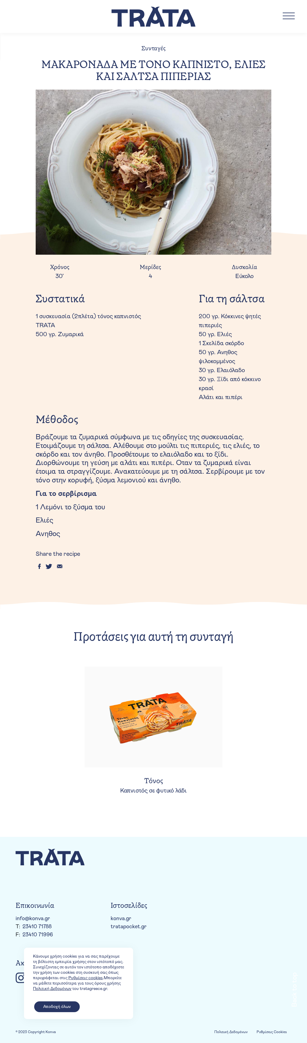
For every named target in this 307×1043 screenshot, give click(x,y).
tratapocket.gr (129, 926)
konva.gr (121, 918)
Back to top (294, 989)
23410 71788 (37, 926)
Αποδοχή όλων (57, 1007)
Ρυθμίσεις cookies (85, 978)
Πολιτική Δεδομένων (231, 1032)
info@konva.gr (33, 918)
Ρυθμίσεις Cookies (272, 1032)
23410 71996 (37, 935)
